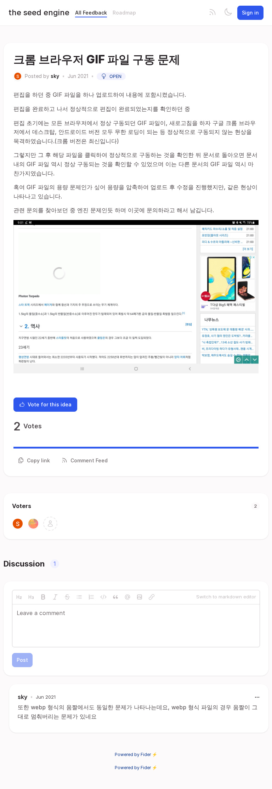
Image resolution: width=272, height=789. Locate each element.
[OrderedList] (91, 597)
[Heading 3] (31, 597)
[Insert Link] (151, 597)
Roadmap (124, 13)
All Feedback (91, 13)
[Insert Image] (139, 597)
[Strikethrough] (67, 597)
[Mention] (127, 597)
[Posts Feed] (212, 12)
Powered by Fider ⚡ (136, 754)
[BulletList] (79, 597)
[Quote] (115, 597)
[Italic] (55, 597)
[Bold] (43, 597)
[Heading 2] (19, 597)
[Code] (103, 597)
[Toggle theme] (228, 12)
